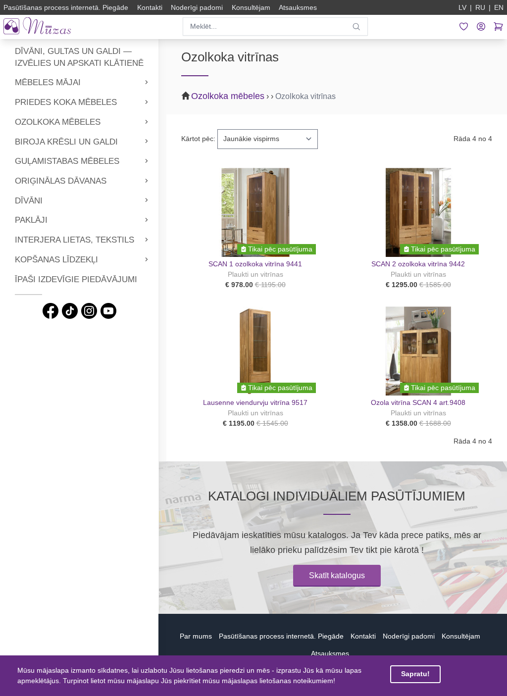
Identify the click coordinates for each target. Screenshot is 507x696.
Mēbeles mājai (48, 82)
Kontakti (363, 636)
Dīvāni (29, 200)
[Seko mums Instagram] (89, 311)
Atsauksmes (330, 653)
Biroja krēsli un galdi (66, 142)
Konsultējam (461, 636)
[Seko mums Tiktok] (70, 311)
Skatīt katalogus (337, 575)
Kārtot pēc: (198, 139)
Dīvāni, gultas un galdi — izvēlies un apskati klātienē (79, 57)
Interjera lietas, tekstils (74, 240)
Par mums (196, 636)
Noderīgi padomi (409, 636)
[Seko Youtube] (108, 311)
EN (499, 7)
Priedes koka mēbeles (66, 102)
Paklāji (31, 220)
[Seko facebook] (50, 311)
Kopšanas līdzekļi (56, 259)
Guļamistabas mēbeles (67, 161)
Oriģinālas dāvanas (60, 181)
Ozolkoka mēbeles (58, 122)
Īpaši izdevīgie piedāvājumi (76, 279)
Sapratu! (415, 674)
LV (462, 7)
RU (480, 7)
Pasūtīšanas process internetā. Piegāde (281, 636)
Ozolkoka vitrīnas (305, 96)
